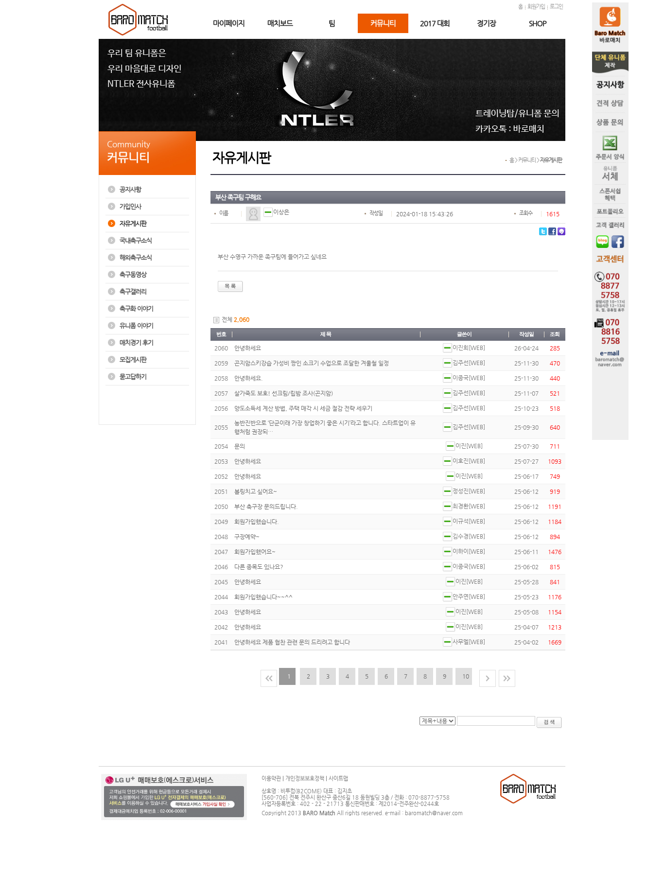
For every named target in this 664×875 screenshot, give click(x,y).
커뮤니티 (383, 23)
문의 (239, 446)
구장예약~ (247, 536)
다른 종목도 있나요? (258, 566)
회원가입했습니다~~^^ (263, 597)
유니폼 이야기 (136, 325)
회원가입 (536, 6)
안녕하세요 (247, 348)
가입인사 (130, 206)
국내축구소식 (136, 240)
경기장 (486, 23)
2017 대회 (435, 23)
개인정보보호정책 (304, 778)
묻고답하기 (133, 376)
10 (465, 676)
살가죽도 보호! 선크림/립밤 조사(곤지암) (283, 393)
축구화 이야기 (136, 308)
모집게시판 (133, 359)
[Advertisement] (145, 409)
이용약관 (271, 778)
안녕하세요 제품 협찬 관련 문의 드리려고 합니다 (292, 642)
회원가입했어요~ (255, 551)
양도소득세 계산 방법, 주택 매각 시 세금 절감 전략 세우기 (303, 408)
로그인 (556, 6)
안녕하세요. (248, 378)
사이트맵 (338, 778)
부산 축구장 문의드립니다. (266, 506)
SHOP (537, 23)
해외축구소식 (136, 257)
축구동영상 (133, 274)
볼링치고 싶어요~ (255, 491)
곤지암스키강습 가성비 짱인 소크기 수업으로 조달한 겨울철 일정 (311, 363)
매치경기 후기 (136, 342)
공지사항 (130, 189)
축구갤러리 (133, 291)
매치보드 (280, 23)
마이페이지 (229, 23)
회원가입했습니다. (256, 521)
